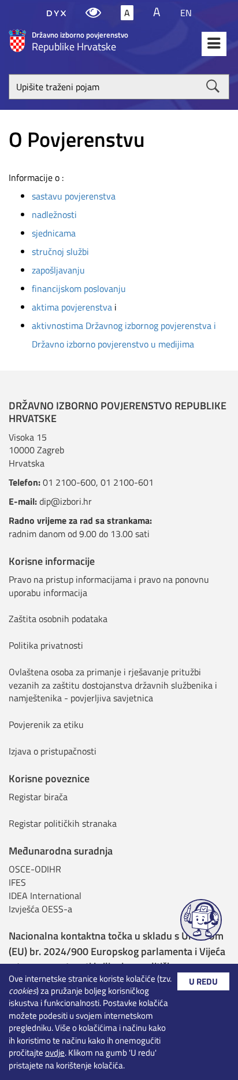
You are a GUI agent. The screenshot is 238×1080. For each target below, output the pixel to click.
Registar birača (38, 797)
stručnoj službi (60, 251)
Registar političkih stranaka (63, 823)
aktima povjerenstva (72, 307)
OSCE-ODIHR (35, 869)
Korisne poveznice (49, 778)
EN (186, 13)
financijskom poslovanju (79, 288)
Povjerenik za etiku (46, 724)
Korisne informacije (52, 561)
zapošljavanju (58, 270)
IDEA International (45, 896)
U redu (203, 981)
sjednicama (54, 233)
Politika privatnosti (46, 645)
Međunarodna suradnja (61, 851)
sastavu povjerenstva (74, 196)
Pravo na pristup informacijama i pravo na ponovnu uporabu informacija (109, 586)
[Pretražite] (213, 86)
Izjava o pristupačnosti (52, 751)
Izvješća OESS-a (40, 909)
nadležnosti (54, 214)
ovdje (55, 1052)
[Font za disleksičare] (56, 13)
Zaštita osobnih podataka (58, 619)
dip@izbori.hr (65, 501)
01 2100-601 (127, 482)
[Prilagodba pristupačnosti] (93, 13)
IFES (17, 882)
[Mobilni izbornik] (214, 44)
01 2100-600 (69, 482)
